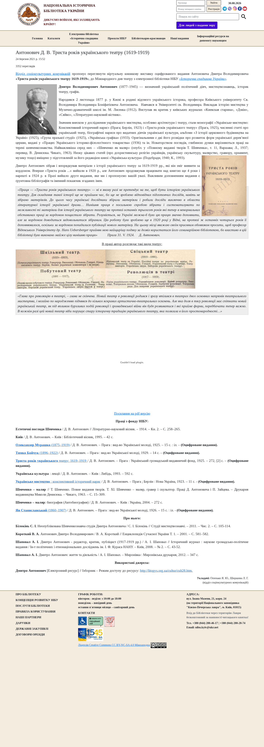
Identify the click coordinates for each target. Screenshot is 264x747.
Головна (37, 38)
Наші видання (179, 38)
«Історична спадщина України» (202, 79)
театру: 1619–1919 (72, 461)
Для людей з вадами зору (197, 25)
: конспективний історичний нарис (75, 481)
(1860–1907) (56, 510)
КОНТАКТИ (86, 612)
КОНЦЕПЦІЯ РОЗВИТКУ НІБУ (37, 600)
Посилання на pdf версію (132, 413)
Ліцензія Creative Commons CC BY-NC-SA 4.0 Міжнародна (114, 644)
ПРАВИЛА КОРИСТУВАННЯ (35, 611)
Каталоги (54, 38)
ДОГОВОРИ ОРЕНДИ (30, 634)
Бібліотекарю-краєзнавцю (148, 38)
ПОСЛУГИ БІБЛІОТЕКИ (33, 605)
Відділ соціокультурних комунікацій (43, 74)
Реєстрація (213, 9)
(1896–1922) (48, 453)
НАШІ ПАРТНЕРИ (28, 617)
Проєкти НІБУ (117, 38)
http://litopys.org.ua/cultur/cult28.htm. (166, 570)
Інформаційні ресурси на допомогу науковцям (213, 38)
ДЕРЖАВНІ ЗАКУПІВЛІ (32, 628)
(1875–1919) (60, 445)
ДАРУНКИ (23, 623)
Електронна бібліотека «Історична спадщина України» (84, 38)
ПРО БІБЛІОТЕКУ (28, 594)
